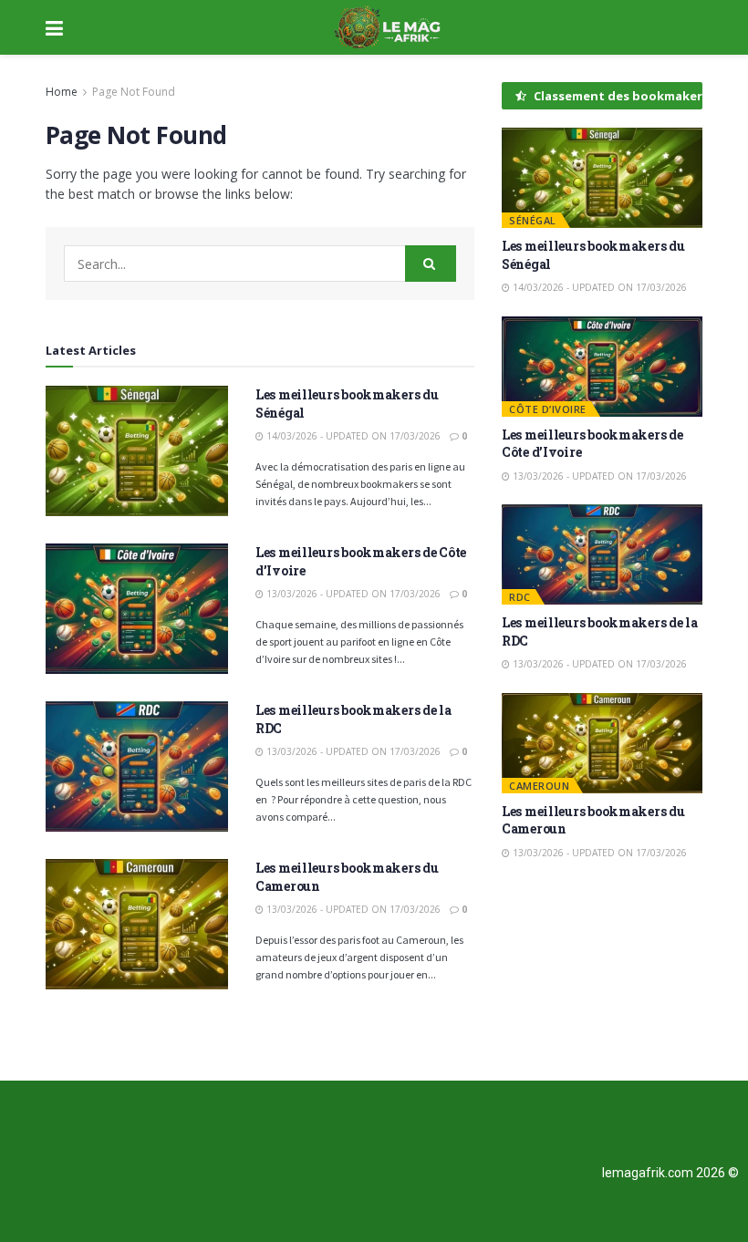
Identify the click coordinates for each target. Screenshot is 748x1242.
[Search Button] (430, 263)
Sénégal (532, 220)
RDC (520, 597)
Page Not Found (133, 91)
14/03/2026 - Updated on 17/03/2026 (352, 436)
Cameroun (539, 785)
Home (62, 91)
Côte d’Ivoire (548, 409)
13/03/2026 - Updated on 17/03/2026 (352, 593)
